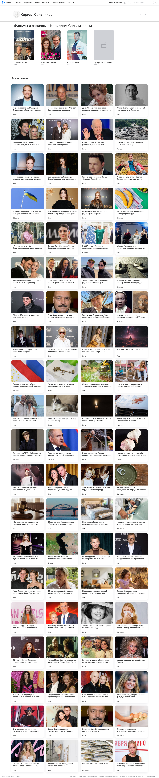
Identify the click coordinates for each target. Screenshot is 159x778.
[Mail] (3, 2)
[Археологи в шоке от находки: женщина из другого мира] (62, 376)
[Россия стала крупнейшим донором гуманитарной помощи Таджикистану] (27, 376)
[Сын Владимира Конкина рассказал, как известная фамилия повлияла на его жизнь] (97, 135)
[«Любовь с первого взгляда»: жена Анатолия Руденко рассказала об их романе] (62, 135)
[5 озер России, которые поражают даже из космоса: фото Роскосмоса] (62, 549)
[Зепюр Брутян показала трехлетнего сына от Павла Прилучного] (62, 722)
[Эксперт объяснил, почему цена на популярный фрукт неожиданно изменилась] (131, 204)
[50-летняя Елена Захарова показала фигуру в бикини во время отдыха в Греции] (27, 653)
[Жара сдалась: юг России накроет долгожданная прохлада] (97, 445)
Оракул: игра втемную (103, 62)
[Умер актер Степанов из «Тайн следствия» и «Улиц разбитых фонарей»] (97, 307)
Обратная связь (150, 776)
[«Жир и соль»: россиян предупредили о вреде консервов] (131, 480)
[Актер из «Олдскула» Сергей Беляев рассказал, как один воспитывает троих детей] (131, 169)
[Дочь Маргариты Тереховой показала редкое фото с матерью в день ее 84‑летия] (97, 100)
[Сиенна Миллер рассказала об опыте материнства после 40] (27, 756)
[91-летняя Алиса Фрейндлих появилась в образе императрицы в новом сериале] (27, 342)
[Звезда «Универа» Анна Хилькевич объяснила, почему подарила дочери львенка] (131, 583)
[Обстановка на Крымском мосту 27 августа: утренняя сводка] (62, 514)
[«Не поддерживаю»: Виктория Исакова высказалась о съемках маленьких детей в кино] (27, 169)
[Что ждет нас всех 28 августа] (131, 342)
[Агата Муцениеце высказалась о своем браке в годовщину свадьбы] (27, 273)
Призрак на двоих (48, 62)
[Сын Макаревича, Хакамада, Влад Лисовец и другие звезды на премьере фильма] (62, 169)
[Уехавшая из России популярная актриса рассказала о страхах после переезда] (131, 756)
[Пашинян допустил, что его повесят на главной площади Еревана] (62, 445)
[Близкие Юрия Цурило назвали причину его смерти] (97, 722)
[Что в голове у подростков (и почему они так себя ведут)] (131, 376)
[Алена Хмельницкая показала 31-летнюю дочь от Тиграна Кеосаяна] (131, 100)
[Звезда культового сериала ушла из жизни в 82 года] (97, 618)
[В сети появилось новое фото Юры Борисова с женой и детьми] (97, 687)
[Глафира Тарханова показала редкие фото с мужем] (97, 204)
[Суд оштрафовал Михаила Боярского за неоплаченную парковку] (27, 722)
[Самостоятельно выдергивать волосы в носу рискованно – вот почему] (131, 618)
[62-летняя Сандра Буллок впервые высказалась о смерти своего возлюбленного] (27, 687)
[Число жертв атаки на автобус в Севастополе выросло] (131, 411)
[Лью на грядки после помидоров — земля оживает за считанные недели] (97, 376)
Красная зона (73, 62)
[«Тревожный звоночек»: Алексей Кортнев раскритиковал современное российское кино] (62, 100)
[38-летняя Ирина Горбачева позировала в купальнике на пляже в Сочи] (27, 480)
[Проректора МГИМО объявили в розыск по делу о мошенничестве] (27, 445)
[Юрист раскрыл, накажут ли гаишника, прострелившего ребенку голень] (27, 514)
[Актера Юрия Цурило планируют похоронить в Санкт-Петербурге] (62, 653)
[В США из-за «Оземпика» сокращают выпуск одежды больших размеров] (97, 238)
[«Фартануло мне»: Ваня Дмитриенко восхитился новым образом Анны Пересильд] (27, 238)
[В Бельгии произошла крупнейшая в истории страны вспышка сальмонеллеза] (131, 722)
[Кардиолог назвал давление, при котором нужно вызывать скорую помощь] (131, 514)
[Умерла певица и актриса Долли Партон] (131, 653)
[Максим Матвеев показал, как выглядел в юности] (27, 307)
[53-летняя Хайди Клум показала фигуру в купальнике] (131, 687)
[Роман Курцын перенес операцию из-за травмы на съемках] (97, 549)
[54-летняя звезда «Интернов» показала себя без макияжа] (62, 583)
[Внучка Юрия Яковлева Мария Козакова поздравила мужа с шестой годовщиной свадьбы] (62, 238)
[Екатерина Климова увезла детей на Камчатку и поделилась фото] (62, 204)
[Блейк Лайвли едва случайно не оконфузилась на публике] (97, 342)
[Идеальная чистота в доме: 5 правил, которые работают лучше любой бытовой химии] (97, 583)
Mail (3, 776)
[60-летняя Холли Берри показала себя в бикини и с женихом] (27, 411)
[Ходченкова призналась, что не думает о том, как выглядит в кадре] (27, 549)
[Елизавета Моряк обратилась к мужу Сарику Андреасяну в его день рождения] (97, 653)
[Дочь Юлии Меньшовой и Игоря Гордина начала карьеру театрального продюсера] (97, 480)
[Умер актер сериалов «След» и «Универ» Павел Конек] (97, 169)
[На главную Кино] (8, 2)
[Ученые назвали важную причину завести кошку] (62, 411)
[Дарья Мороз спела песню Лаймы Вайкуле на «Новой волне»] (62, 342)
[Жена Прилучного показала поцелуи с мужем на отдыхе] (62, 480)
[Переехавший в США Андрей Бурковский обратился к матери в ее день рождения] (27, 100)
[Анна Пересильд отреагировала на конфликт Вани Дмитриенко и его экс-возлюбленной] (27, 583)
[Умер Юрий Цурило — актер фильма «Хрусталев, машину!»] (62, 307)
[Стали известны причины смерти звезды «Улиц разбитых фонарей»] (97, 411)
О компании (10, 776)
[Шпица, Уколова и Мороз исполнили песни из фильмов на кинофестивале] (131, 238)
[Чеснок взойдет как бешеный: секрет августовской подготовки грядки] (131, 445)
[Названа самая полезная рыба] (97, 756)
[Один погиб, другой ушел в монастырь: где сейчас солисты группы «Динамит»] (62, 273)
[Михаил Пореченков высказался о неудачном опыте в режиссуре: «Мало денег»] (131, 549)
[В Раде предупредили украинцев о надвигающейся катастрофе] (27, 204)
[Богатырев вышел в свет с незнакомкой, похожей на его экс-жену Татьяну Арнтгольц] (27, 135)
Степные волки (20, 62)
